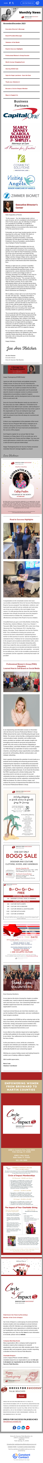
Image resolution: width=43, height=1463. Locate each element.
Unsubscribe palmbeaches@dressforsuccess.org (21, 1444)
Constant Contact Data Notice (26, 1447)
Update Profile (12, 1447)
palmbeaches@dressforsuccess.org (24, 1449)
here (25, 1332)
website (23, 1334)
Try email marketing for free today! (22, 1459)
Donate (21, 1396)
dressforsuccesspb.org (12, 1421)
